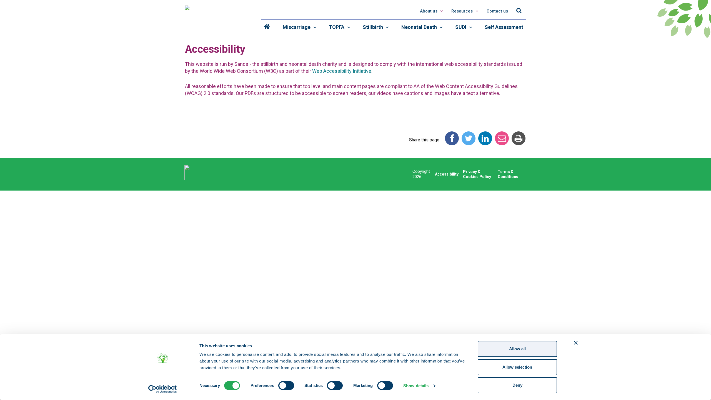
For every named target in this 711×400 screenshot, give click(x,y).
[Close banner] (576, 343)
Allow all (517, 348)
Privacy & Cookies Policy (477, 174)
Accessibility (447, 174)
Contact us (497, 11)
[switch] (286, 385)
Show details (416, 385)
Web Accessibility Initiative (341, 71)
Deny (517, 385)
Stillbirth (373, 27)
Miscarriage (297, 27)
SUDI (461, 27)
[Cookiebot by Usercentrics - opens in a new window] (162, 389)
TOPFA (337, 27)
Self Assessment (504, 27)
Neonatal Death (419, 27)
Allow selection (517, 367)
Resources (462, 11)
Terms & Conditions (508, 174)
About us (428, 11)
